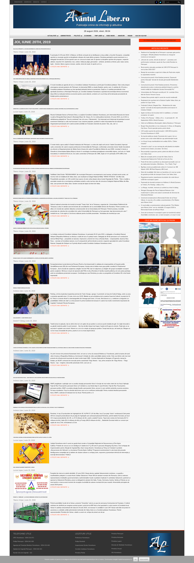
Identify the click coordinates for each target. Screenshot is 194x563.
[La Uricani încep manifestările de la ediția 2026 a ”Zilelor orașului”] (171, 276)
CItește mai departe (58, 66)
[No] (191, 559)
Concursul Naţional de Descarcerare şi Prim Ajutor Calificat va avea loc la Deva (32, 437)
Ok (136, 559)
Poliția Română (80, 541)
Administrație (66, 35)
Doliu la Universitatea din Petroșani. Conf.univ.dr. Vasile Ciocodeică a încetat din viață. (33, 138)
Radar (130, 35)
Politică (77, 35)
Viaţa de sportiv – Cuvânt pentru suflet (22, 317)
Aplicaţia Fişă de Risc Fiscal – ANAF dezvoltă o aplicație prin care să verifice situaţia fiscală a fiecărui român (39, 377)
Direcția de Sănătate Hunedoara (121, 545)
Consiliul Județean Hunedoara (84, 549)
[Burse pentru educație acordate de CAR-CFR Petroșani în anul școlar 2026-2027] (171, 318)
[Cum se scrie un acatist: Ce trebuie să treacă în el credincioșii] (149, 318)
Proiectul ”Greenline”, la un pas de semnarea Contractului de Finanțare (30, 497)
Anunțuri (121, 35)
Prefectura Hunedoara (82, 537)
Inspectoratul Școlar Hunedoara (85, 545)
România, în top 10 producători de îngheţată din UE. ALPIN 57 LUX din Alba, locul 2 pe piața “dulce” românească (38, 407)
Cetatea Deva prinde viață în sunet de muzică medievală (159, 97)
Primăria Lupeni (116, 541)
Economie (87, 35)
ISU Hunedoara (116, 552)
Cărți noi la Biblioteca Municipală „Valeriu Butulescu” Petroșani (161, 123)
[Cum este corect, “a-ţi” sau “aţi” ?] (171, 233)
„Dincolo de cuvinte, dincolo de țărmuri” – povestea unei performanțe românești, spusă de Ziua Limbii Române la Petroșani (159, 62)
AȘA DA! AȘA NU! (141, 35)
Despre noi (27, 2)
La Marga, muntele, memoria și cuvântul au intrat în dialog (159, 187)
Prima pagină (18, 2)
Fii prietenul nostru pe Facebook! (160, 40)
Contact (43, 2)
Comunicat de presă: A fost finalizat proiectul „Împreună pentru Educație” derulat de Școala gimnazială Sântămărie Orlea (159, 80)
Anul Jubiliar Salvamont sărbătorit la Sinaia (23, 467)
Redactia (36, 2)
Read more (144, 559)
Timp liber (98, 35)
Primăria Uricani (116, 548)
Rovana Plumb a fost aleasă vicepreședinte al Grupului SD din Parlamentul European (33, 258)
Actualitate (51, 35)
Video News (110, 35)
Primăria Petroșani (117, 533)
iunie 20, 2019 (30, 52)
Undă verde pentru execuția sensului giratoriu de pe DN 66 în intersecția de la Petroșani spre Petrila (36, 78)
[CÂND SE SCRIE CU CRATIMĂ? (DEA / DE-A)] (149, 297)
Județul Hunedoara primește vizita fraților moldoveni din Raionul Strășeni (31, 228)
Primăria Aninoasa (117, 537)
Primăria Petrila (80, 552)
